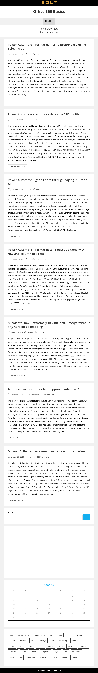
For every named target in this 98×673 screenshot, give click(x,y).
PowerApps (76, 652)
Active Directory (23, 635)
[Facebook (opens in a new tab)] (43, 2)
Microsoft (71, 646)
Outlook (34, 652)
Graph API (75, 641)
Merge (61, 646)
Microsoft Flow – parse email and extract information (46, 451)
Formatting (63, 641)
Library (30, 646)
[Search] (86, 517)
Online (23, 652)
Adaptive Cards (39, 635)
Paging (57, 652)
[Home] (40, 32)
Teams (74, 657)
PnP (65, 652)
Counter (23, 641)
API (60, 635)
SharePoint (44, 657)
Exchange (42, 641)
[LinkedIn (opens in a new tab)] (47, 2)
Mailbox (51, 646)
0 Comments (41, 54)
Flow (29, 54)
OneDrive (13, 652)
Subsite (64, 657)
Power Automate (16, 657)
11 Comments (41, 189)
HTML (12, 646)
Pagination (46, 652)
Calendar (79, 635)
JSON (21, 646)
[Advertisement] (49, 552)
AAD (11, 635)
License (40, 646)
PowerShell (31, 657)
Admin (52, 635)
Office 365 (83, 646)
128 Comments (43, 457)
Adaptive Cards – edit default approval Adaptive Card (46, 389)
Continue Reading (18, 101)
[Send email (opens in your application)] (55, 2)
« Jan (48, 622)
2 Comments (41, 120)
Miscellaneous (33, 395)
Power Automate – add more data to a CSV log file (44, 114)
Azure (69, 635)
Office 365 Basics (49, 11)
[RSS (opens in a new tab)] (51, 2)
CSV (32, 641)
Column (12, 641)
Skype (55, 657)
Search (10, 513)
